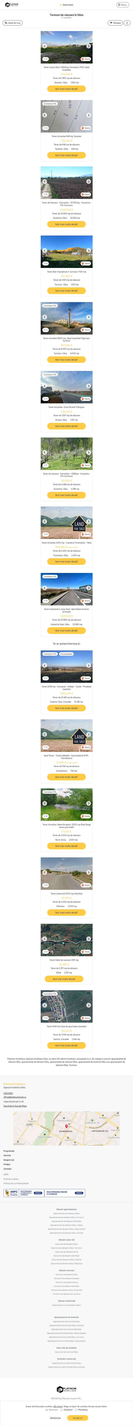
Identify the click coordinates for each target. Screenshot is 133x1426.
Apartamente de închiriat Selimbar (66, 1329)
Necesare (53, 1409)
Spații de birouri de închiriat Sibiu (66, 1363)
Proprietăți (9, 1151)
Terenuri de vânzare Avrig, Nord (66, 1294)
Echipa (7, 1164)
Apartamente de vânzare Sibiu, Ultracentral (66, 1229)
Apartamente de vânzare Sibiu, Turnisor (66, 1217)
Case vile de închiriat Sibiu (66, 1352)
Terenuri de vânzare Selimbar (66, 1286)
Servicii (7, 1155)
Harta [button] (87, 59)
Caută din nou (13, 23)
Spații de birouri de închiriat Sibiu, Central (66, 1367)
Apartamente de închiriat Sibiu (66, 1321)
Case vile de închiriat (66, 1347)
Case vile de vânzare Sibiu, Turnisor (66, 1248)
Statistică (68, 1409)
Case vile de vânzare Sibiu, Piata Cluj (66, 1263)
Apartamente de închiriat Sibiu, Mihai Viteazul (66, 1333)
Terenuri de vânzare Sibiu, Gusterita (66, 1290)
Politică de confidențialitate (16, 1183)
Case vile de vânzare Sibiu (66, 1244)
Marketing (82, 1409)
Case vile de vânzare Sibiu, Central (66, 1259)
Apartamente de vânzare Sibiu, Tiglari (66, 1225)
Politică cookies (11, 1179)
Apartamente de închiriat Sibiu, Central (67, 1325)
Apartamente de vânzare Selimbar (66, 1221)
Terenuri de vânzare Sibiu (66, 1274)
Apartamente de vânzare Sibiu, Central (66, 1233)
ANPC (6, 1174)
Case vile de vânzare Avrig (66, 1252)
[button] (127, 23)
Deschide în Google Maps (15, 1106)
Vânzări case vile (67, 1239)
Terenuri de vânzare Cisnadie (66, 1278)
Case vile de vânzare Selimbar (67, 1255)
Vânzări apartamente (66, 1209)
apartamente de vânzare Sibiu (35, 1062)
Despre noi (9, 1160)
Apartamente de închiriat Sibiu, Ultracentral (66, 1341)
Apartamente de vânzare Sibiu (67, 1213)
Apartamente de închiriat (66, 1317)
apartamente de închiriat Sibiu (92, 1062)
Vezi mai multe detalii (66, 88)
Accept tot (78, 1418)
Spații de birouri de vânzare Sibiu (66, 1305)
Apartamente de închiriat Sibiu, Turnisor (66, 1337)
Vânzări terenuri (66, 1270)
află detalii (58, 1406)
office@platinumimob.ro (15, 1097)
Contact (8, 1168)
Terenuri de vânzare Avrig (66, 1282)
